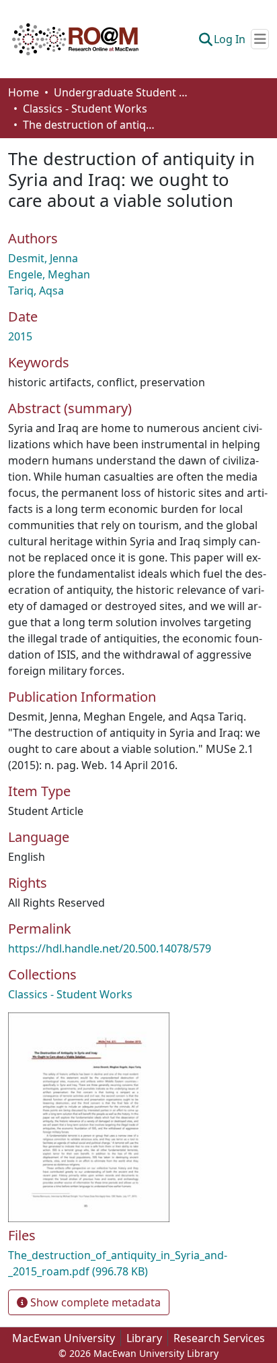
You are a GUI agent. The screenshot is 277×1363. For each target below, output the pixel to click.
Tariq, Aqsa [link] (36, 290)
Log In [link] (229, 39)
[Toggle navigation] (260, 39)
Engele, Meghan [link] (49, 274)
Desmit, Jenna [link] (43, 258)
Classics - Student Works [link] (85, 108)
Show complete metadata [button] (94, 1302)
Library (144, 1338)
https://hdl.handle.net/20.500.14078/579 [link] (109, 948)
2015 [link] (20, 336)
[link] (138, 1263)
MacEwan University (63, 1338)
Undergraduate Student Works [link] (121, 92)
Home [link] (23, 92)
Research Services (219, 1338)
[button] (75, 39)
